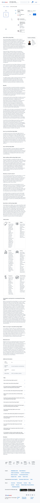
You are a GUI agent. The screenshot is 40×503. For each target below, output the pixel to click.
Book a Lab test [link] (14, 474)
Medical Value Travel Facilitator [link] (27, 484)
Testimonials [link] (19, 482)
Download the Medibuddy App (11, 489)
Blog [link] (30, 482)
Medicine (7, 6)
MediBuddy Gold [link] (14, 470)
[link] (5, 2)
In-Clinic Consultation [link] (25, 472)
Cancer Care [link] (25, 476)
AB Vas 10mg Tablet (13, 6)
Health (6, 470)
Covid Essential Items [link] (23, 474)
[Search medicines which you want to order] (28, 2)
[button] (31, 2)
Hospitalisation (7, 479)
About (6, 482)
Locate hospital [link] (14, 479)
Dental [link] (19, 476)
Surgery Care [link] (13, 476)
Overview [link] (13, 482)
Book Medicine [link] (22, 470)
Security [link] (17, 484)
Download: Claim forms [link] (24, 479)
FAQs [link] (31, 479)
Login (36, 2)
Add (30, 14)
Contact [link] (25, 482)
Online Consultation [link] (15, 472)
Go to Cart (34, 14)
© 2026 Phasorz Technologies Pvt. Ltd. (11, 498)
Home (4, 6)
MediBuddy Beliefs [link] (16, 486)
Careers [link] (12, 484)
